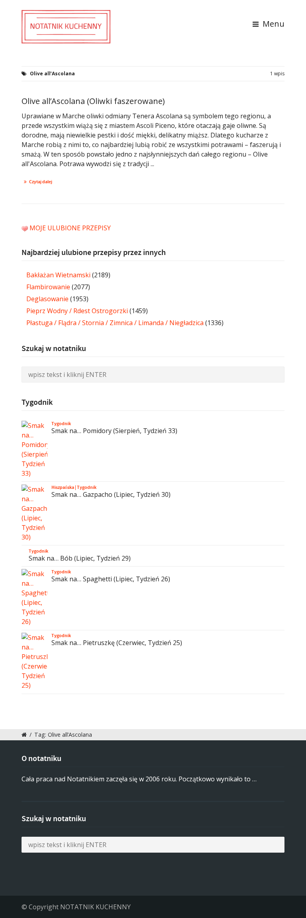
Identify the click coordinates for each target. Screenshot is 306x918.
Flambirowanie (48, 286)
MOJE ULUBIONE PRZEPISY (70, 228)
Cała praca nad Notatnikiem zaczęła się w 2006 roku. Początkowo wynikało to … (139, 779)
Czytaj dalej (40, 181)
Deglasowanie (47, 298)
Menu (272, 23)
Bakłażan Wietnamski (58, 275)
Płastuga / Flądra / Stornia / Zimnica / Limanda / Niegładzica (115, 322)
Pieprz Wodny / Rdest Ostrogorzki (77, 310)
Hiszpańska (62, 487)
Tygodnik (61, 423)
